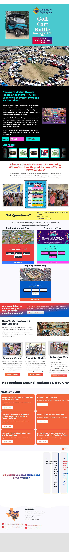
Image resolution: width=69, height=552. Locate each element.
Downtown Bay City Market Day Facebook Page (66, 479)
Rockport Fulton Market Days (14, 524)
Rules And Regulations (35, 525)
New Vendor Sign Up (34, 528)
